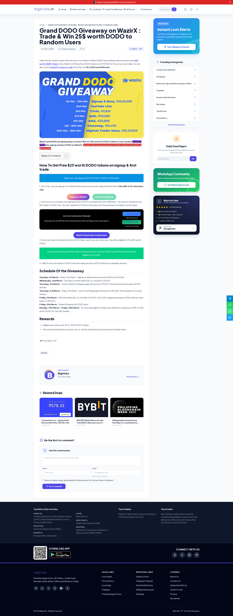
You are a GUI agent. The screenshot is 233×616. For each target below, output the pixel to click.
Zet (51, 516)
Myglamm (122, 514)
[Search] (174, 9)
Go (193, 158)
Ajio (86, 533)
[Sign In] (197, 9)
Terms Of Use (176, 589)
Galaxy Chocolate (136, 517)
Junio (67, 519)
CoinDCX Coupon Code (61, 67)
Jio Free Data (150, 514)
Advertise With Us (178, 585)
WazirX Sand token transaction (91, 235)
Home (41, 25)
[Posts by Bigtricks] (49, 375)
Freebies (106, 589)
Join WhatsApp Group (178, 185)
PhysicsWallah (55, 529)
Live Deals (106, 585)
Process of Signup (104, 197)
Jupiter (49, 522)
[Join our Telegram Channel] (230, 298)
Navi (56, 516)
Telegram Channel (144, 581)
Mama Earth (80, 530)
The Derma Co (92, 530)
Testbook (37, 529)
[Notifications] (191, 9)
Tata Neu (37, 516)
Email (94, 468)
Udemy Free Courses (135, 514)
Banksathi (51, 519)
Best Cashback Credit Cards (172, 514)
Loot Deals (107, 576)
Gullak (43, 519)
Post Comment (55, 486)
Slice (82, 516)
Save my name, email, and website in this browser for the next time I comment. (79, 480)
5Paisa (61, 516)
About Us (174, 576)
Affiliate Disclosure (145, 589)
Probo (36, 522)
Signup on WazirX (78, 197)
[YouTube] (61, 588)
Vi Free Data (123, 517)
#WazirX (44, 353)
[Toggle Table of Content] (65, 156)
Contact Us (175, 581)
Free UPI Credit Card (179, 522)
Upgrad (46, 529)
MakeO (99, 533)
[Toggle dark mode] (185, 9)
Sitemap (140, 594)
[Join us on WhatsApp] (230, 305)
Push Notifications (144, 585)
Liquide (43, 522)
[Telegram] (197, 555)
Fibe (77, 516)
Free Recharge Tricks (111, 594)
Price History (108, 581)
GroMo (36, 519)
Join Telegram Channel (178, 47)
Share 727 (137, 49)
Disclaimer (175, 598)
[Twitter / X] (182, 555)
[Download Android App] (230, 311)
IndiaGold (91, 523)
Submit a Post (142, 576)
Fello (84, 523)
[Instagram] (189, 555)
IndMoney (60, 519)
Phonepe (37, 536)
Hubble (92, 533)
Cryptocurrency (68, 49)
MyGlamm (103, 530)
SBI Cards (45, 516)
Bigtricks (63, 373)
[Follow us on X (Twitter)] (230, 317)
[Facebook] (175, 555)
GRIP (98, 523)
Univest (68, 516)
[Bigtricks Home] (44, 9)
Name (45, 468)
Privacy (173, 594)
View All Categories (176, 125)
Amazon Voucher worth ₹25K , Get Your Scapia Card (116, 2)
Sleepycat (80, 533)
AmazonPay (52, 536)
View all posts (131, 377)
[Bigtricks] (65, 573)
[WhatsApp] (42, 588)
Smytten (180, 520)
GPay (44, 536)
